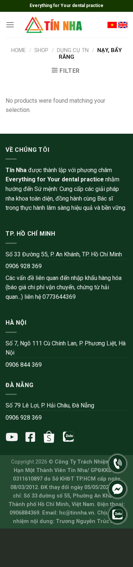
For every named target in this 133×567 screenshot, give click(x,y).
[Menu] (10, 25)
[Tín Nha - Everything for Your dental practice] (54, 24)
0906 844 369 (24, 364)
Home (18, 50)
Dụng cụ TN (73, 50)
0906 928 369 (24, 266)
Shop (41, 50)
